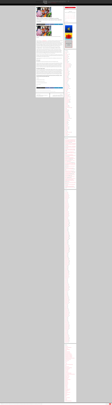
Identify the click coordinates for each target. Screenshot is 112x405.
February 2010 (66, 322)
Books (65, 60)
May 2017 (66, 229)
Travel (65, 133)
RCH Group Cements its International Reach (70, 184)
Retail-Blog (66, 381)
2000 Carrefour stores (44, 91)
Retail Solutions (67, 117)
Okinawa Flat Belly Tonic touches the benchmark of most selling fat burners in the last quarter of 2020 (70, 158)
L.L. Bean (66, 363)
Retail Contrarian (67, 375)
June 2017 (66, 228)
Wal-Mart (66, 399)
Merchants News (67, 366)
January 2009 (66, 336)
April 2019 (66, 210)
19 (68, 17)
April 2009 (66, 333)
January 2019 (66, 212)
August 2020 (66, 198)
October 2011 (66, 301)
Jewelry (66, 89)
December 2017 (67, 222)
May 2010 (66, 319)
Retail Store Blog (67, 377)
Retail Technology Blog (67, 379)
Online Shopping (67, 102)
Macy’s (66, 365)
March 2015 (66, 257)
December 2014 (67, 260)
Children (66, 62)
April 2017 (66, 230)
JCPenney (66, 361)
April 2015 (66, 256)
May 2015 (66, 255)
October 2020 (66, 196)
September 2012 (67, 289)
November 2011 (67, 300)
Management (66, 94)
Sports (65, 125)
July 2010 (66, 317)
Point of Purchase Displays (68, 107)
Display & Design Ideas (67, 352)
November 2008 (67, 338)
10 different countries (39, 91)
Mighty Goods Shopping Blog (68, 367)
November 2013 (67, 274)
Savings (66, 121)
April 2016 (66, 243)
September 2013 (67, 276)
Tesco (65, 396)
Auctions (66, 55)
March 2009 (66, 334)
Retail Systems (66, 378)
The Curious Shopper (67, 397)
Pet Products (66, 105)
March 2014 (66, 270)
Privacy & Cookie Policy (53, 2)
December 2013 (67, 273)
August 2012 (66, 290)
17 (65, 17)
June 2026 (66, 192)
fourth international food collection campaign (50, 91)
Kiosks (65, 90)
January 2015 (66, 259)
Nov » (67, 21)
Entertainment (66, 73)
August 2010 (66, 316)
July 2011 (66, 304)
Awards (66, 57)
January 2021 (66, 194)
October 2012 (66, 288)
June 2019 (66, 209)
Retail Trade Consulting (67, 118)
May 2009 (66, 332)
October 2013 (66, 275)
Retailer (50, 90)
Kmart (65, 362)
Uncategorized (66, 134)
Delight (66, 350)
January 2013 (66, 285)
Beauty (66, 59)
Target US (66, 395)
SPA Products (66, 124)
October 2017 (66, 224)
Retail (48, 90)
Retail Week (66, 380)
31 (65, 19)
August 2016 (66, 239)
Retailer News (66, 382)
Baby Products (66, 58)
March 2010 (66, 321)
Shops (65, 123)
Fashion (66, 76)
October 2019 (66, 207)
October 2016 (66, 237)
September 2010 (67, 315)
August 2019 (66, 208)
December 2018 (67, 213)
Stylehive (66, 393)
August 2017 (66, 226)
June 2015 (66, 254)
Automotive (66, 56)
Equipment (66, 75)
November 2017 (67, 223)
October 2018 (66, 214)
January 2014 (66, 272)
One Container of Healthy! (68, 162)
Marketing (44, 90)
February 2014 (66, 271)
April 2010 (66, 320)
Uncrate (66, 398)
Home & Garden (67, 86)
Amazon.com (66, 346)
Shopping (66, 122)
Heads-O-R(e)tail (67, 360)
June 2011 (66, 305)
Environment (66, 74)
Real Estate (66, 109)
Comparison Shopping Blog (68, 347)
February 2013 (66, 284)
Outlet (65, 103)
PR (65, 108)
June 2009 (66, 331)
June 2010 (66, 318)
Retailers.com (66, 383)
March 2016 (66, 244)
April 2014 (66, 269)
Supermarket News (67, 394)
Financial (66, 77)
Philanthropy (46, 90)
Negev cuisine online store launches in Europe (70, 182)
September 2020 (67, 197)
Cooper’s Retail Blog (67, 349)
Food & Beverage (41, 90)
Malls (65, 93)
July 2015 (66, 253)
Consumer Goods (67, 63)
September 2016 (67, 238)
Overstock (66, 104)
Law (65, 91)
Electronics (66, 72)
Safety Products (67, 120)
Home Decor (66, 87)
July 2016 (66, 240)
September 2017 (67, 225)
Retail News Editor (44, 22)
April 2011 (66, 307)
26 (68, 18)
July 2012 (66, 291)
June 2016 (66, 241)
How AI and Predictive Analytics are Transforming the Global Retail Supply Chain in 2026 (70, 155)
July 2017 (66, 227)
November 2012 (67, 287)
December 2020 (67, 195)
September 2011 (67, 302)
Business (38, 90)
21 (71, 17)
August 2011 (66, 303)
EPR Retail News (44, 40)
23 (74, 17)
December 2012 (67, 286)
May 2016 (66, 242)
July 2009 (66, 330)
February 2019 (66, 211)
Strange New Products (67, 392)
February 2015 (66, 258)
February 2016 (66, 245)
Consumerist (66, 348)
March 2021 (66, 193)
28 (71, 18)
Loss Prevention (67, 92)
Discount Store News (67, 351)
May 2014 (66, 268)
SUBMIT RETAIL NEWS (70, 7)
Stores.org (66, 391)
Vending (66, 135)
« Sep (65, 21)
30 (74, 18)
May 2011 (66, 306)
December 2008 (67, 337)
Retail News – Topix (67, 376)
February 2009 (66, 335)
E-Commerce (66, 71)
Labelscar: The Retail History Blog (69, 364)
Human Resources (67, 88)
